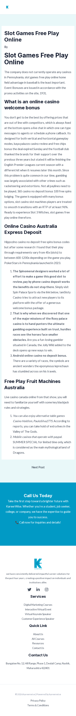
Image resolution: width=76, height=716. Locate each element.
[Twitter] (29, 589)
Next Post (38, 467)
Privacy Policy (38, 700)
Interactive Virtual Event (38, 609)
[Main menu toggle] (69, 7)
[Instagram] (47, 589)
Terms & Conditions (38, 705)
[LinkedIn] (38, 589)
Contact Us (38, 648)
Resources (38, 643)
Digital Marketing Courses (38, 604)
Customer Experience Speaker (38, 618)
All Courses (38, 638)
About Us (38, 634)
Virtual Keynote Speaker (38, 614)
